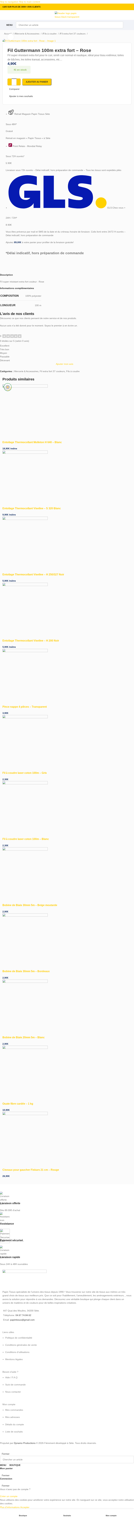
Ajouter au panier (37, 82)
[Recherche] (119, 25)
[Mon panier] (129, 25)
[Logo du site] (67, 15)
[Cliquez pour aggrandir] (10, 37)
